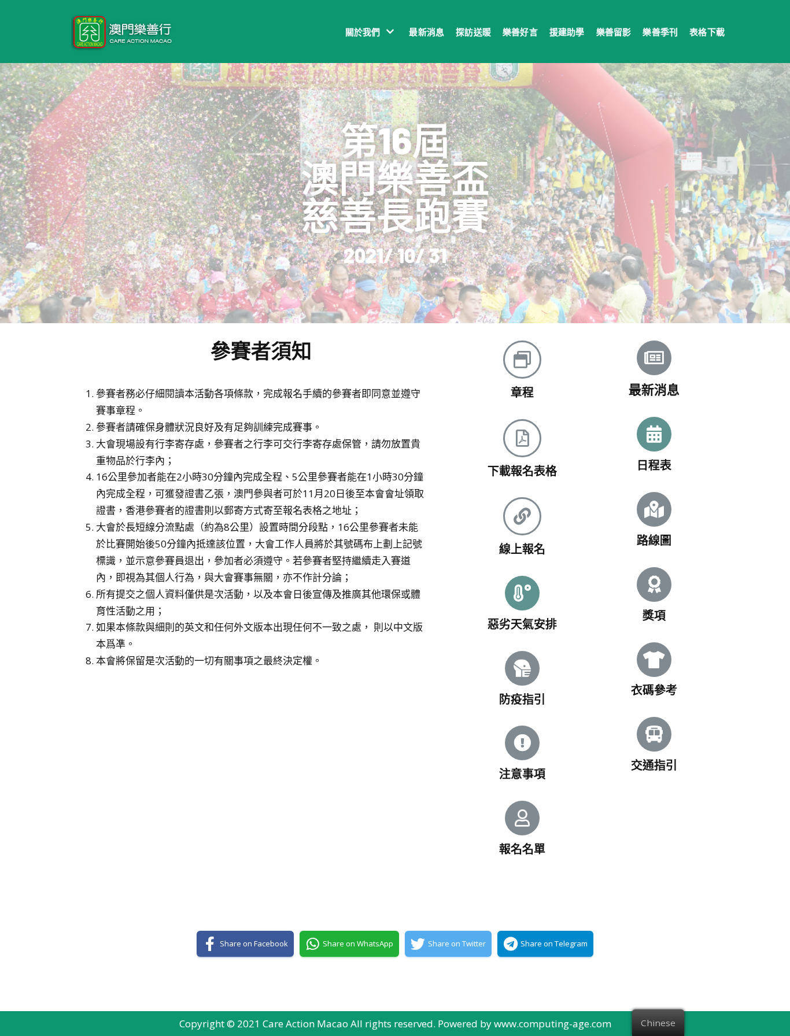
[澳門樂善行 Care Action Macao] (118, 31)
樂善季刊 (660, 32)
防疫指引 (522, 699)
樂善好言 (520, 32)
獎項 (654, 615)
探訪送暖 (473, 32)
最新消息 (426, 32)
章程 (522, 392)
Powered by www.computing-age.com (524, 1023)
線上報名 (522, 549)
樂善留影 (614, 32)
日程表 (654, 465)
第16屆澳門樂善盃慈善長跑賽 (395, 177)
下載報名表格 (522, 471)
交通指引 (654, 765)
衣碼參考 (654, 690)
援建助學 (567, 32)
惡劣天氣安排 (522, 624)
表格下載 (707, 32)
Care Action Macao (305, 1023)
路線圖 (654, 540)
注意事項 (522, 773)
